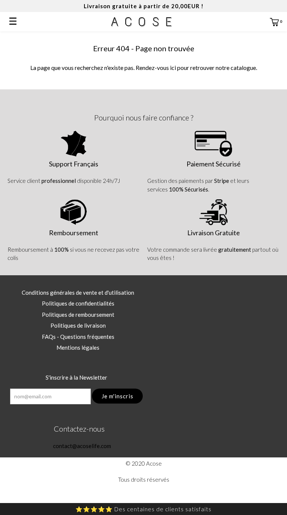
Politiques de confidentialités (78, 303)
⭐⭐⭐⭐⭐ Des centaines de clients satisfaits (143, 509)
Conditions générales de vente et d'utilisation (78, 292)
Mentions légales (77, 347)
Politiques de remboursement (78, 314)
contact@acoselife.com (81, 445)
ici (173, 67)
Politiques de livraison (78, 325)
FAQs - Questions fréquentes (78, 336)
